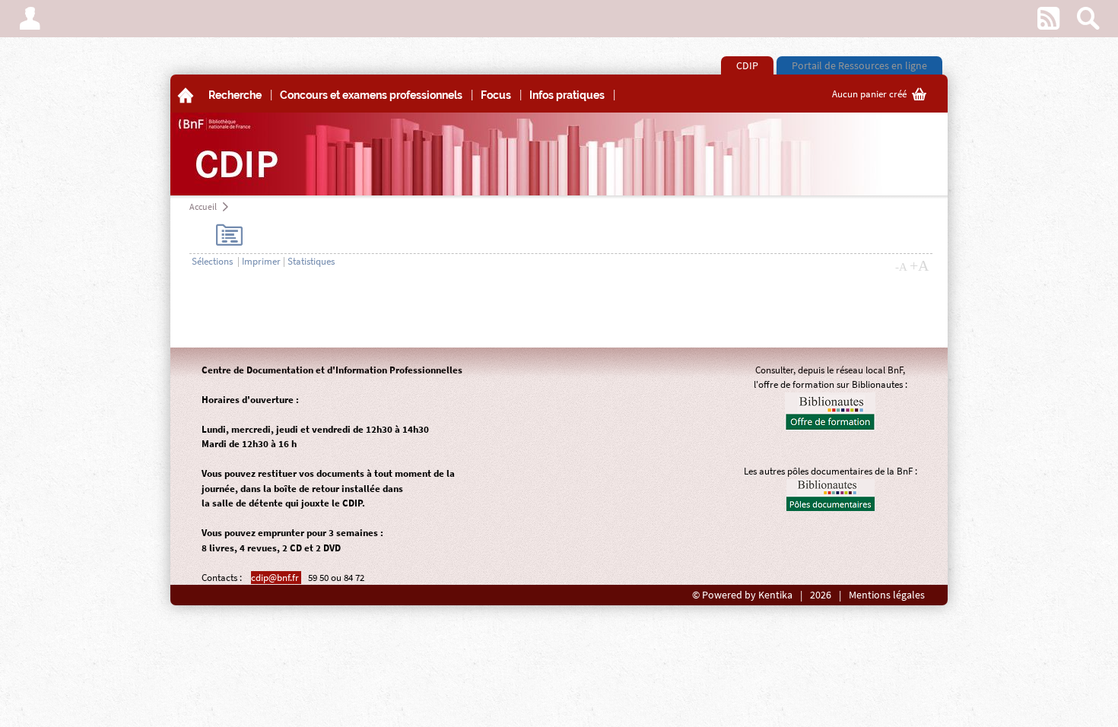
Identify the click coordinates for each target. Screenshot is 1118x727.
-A (901, 267)
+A (919, 265)
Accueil (203, 206)
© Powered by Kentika (742, 595)
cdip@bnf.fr (276, 577)
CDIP (747, 65)
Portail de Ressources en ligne (859, 65)
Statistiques (311, 261)
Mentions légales (887, 595)
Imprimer (261, 261)
